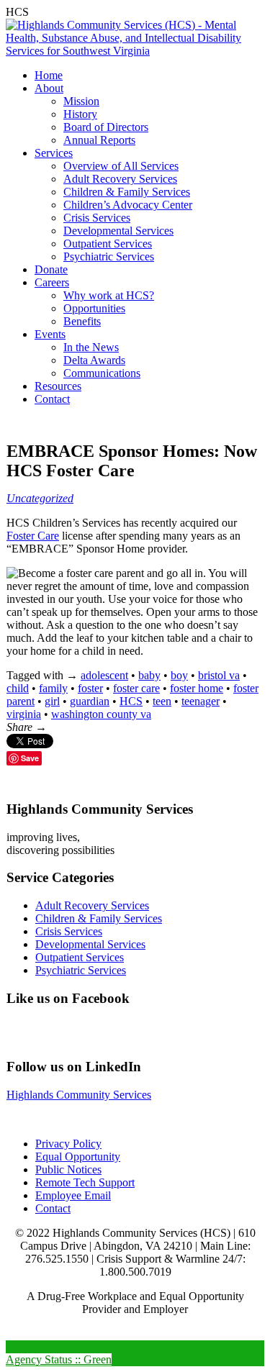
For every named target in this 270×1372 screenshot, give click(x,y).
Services (54, 153)
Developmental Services (118, 230)
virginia (23, 714)
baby (149, 675)
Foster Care (32, 536)
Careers (52, 282)
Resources (58, 386)
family (53, 688)
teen (162, 701)
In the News (91, 347)
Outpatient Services (107, 243)
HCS (131, 701)
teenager (200, 701)
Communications (101, 373)
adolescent (104, 675)
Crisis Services (96, 218)
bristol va (219, 675)
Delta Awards (94, 360)
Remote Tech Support (85, 1182)
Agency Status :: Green (59, 1359)
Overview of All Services (121, 166)
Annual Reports (99, 140)
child (17, 688)
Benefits (82, 321)
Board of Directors (105, 127)
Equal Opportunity (77, 1156)
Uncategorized (39, 498)
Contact (52, 399)
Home (49, 75)
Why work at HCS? (108, 295)
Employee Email (73, 1195)
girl (52, 701)
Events (50, 334)
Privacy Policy (68, 1143)
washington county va (101, 714)
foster (90, 688)
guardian (89, 701)
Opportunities (94, 308)
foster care (136, 688)
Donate (51, 269)
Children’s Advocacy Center (127, 205)
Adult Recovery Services (120, 179)
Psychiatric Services (108, 256)
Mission (81, 101)
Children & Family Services (126, 192)
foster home (196, 688)
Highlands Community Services (78, 1095)
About (49, 88)
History (80, 114)
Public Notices (68, 1169)
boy (179, 675)
